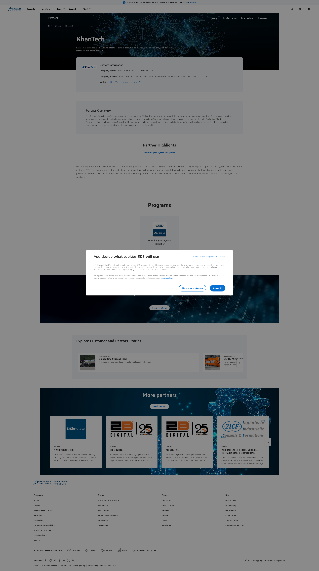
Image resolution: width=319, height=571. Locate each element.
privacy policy (166, 278)
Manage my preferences (192, 288)
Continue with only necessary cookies (209, 257)
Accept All (217, 288)
